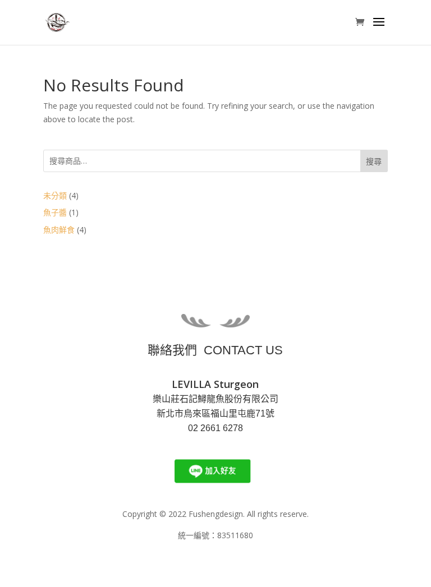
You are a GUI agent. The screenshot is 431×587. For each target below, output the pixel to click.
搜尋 (374, 161)
